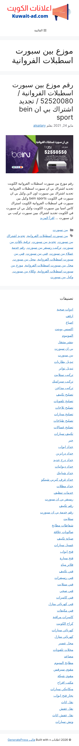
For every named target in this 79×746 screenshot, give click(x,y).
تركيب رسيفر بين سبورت (44, 248)
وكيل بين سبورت (61, 277)
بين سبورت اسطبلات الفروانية (47, 236)
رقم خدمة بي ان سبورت (56, 512)
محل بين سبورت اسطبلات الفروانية (49, 265)
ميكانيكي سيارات (61, 689)
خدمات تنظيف (63, 493)
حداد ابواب (65, 447)
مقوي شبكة (65, 676)
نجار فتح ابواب (63, 695)
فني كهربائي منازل (60, 604)
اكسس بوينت (64, 329)
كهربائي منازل (63, 637)
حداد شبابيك (65, 473)
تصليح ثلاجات (64, 407)
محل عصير (65, 643)
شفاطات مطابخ (62, 525)
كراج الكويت (64, 623)
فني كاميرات (64, 597)
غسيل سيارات (63, 545)
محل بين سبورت (24, 259)
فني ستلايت (65, 584)
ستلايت (68, 519)
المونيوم (67, 335)
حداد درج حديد (63, 460)
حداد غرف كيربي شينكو (57, 479)
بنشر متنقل (65, 342)
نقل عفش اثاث (62, 715)
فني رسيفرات (63, 578)
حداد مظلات (65, 486)
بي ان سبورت (63, 349)
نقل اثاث (67, 702)
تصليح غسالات (63, 427)
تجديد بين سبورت (44, 242)
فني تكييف (66, 571)
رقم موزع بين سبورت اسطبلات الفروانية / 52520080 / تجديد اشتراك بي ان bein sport (42, 101)
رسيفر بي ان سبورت (59, 499)
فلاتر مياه (67, 565)
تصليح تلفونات (63, 401)
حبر (70, 440)
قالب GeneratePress (21, 740)
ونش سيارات (64, 722)
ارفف (69, 316)
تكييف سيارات (63, 434)
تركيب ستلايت (63, 375)
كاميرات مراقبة (63, 617)
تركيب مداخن (64, 388)
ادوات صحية (65, 309)
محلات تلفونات (63, 650)
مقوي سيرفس (63, 669)
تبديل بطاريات (63, 362)
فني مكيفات (65, 610)
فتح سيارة (66, 558)
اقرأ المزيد (47, 218)
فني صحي (66, 591)
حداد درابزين (64, 453)
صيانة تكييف (65, 538)
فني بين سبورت (37, 253)
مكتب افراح (65, 682)
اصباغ (69, 322)
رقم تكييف (66, 506)
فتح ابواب (66, 551)
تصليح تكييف (64, 394)
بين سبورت (60, 230)
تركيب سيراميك (62, 381)
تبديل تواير (66, 368)
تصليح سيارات (63, 414)
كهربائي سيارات (62, 630)
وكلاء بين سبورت (24, 271)
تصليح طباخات (63, 421)
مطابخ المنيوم (63, 663)
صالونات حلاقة (63, 532)
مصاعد (68, 656)
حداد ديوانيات (64, 466)
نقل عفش (66, 709)
